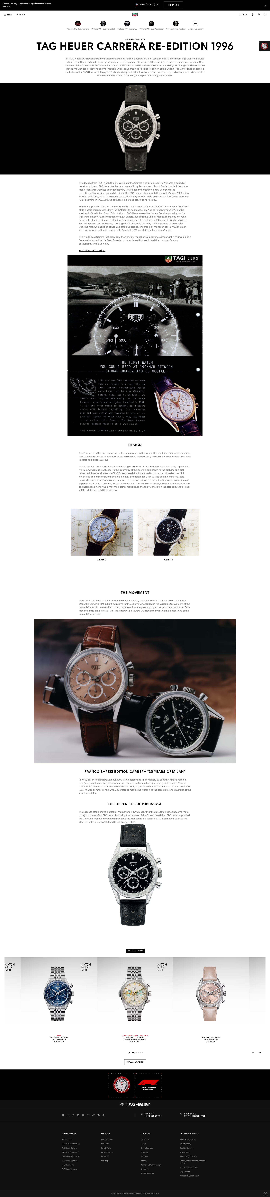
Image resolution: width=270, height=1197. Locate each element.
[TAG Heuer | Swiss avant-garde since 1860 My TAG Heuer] (135, 1104)
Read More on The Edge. (92, 251)
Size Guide (145, 1169)
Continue (175, 5)
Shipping (144, 1156)
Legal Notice (185, 1172)
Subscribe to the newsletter (195, 1115)
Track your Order (147, 1173)
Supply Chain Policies (188, 1167)
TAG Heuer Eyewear (69, 1169)
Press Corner (106, 1152)
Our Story (105, 1144)
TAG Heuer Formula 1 (70, 1152)
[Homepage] (135, 14)
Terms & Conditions (187, 1140)
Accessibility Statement (189, 1176)
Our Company (106, 1140)
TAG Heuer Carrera (69, 1148)
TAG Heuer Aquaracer (70, 1156)
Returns (144, 1161)
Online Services (147, 1148)
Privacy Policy (185, 1144)
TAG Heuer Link (68, 1165)
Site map (104, 1161)
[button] (258, 14)
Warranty (144, 1152)
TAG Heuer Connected (70, 1144)
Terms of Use (185, 1152)
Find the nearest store (153, 1115)
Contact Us (145, 1140)
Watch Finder (67, 1140)
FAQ (142, 1144)
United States (145, 4)
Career (104, 1156)
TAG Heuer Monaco (69, 1161)
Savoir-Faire (106, 1148)
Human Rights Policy (188, 1156)
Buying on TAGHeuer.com (151, 1165)
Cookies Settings (186, 1148)
